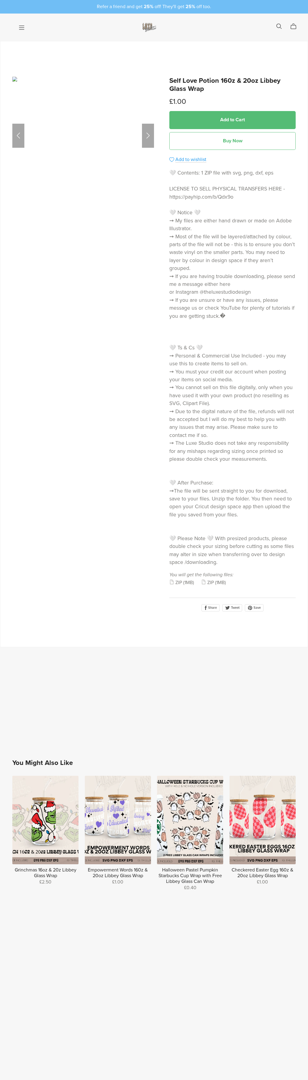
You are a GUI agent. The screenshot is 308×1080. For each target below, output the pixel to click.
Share (212, 608)
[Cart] (296, 26)
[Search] (279, 26)
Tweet (234, 608)
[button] (18, 136)
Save (257, 608)
